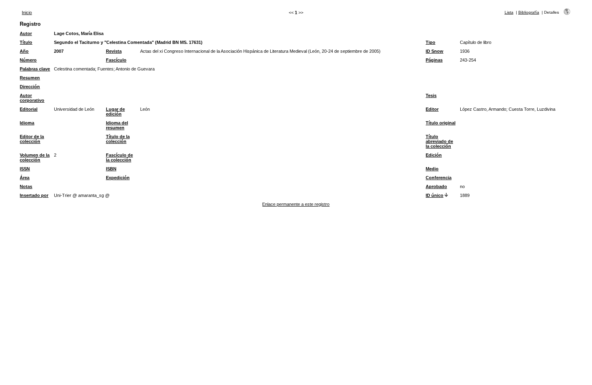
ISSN (25, 168)
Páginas (434, 60)
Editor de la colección (32, 139)
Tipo (430, 42)
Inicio (27, 12)
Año (24, 51)
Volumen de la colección (35, 157)
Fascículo (116, 60)
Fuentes (105, 68)
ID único (434, 195)
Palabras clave (35, 68)
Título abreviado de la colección (439, 141)
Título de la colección (118, 139)
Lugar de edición (115, 111)
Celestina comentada (74, 68)
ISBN (111, 168)
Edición (434, 155)
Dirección (30, 86)
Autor (26, 33)
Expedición (118, 177)
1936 (465, 51)
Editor (432, 109)
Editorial (28, 109)
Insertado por (34, 195)
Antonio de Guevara (135, 68)
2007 (59, 51)
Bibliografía (528, 12)
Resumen (30, 77)
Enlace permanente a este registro (295, 204)
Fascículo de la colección (119, 157)
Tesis (431, 95)
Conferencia (438, 177)
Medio (432, 168)
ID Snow (434, 51)
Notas (26, 186)
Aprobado (436, 186)
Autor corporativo (32, 98)
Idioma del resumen (117, 125)
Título (26, 42)
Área (24, 177)
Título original (440, 122)
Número (28, 60)
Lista (509, 12)
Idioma (27, 122)
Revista (114, 51)
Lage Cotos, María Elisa (78, 33)
